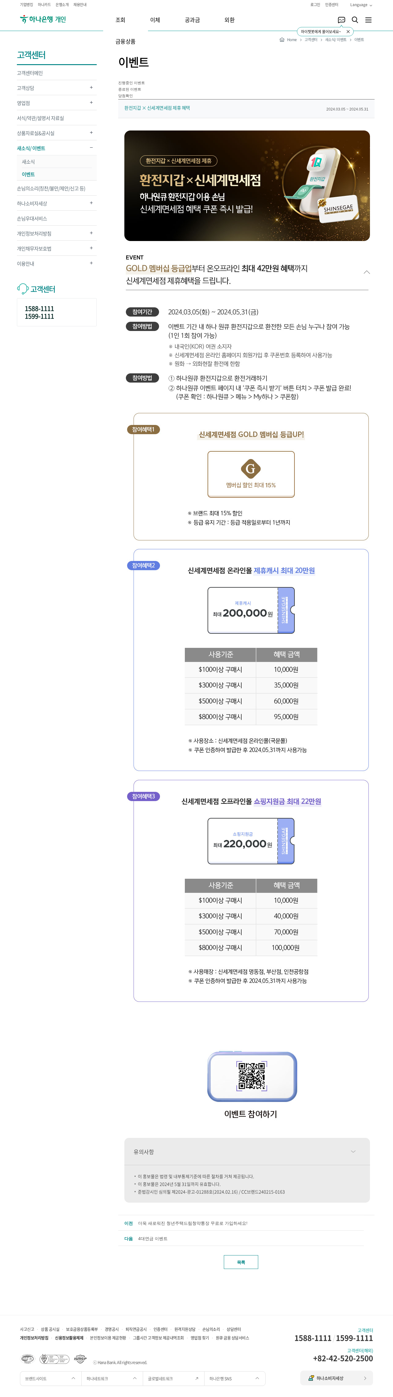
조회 (120, 20)
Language (359, 4)
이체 (155, 20)
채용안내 (79, 4)
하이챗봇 (341, 20)
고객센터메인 (30, 72)
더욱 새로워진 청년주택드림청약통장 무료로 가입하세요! (192, 1223)
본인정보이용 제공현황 (108, 1338)
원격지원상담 (185, 1329)
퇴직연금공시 (136, 1329)
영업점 (23, 104)
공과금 (192, 20)
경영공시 (112, 1329)
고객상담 (25, 89)
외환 (229, 20)
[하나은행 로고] (51, 19)
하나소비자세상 (32, 205)
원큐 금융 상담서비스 (232, 1338)
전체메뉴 (368, 20)
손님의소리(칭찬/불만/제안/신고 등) (51, 188)
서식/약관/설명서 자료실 (40, 118)
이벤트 (28, 174)
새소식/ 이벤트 (31, 149)
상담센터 (234, 1329)
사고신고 (27, 1329)
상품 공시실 (50, 1329)
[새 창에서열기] (27, 1358)
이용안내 (25, 265)
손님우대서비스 (32, 218)
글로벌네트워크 (160, 1378)
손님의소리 (211, 1329)
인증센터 (331, 4)
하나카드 (44, 4)
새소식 (28, 161)
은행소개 (62, 4)
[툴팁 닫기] (348, 31)
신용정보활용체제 (69, 1338)
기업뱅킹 (26, 4)
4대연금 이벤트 (153, 1238)
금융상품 (125, 41)
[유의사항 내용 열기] (353, 1151)
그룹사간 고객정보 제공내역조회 (158, 1338)
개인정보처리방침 (34, 235)
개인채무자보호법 (34, 250)
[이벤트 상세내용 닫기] (247, 285)
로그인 (315, 4)
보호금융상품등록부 (82, 1329)
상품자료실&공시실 (35, 134)
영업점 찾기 (200, 1338)
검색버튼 (355, 20)
